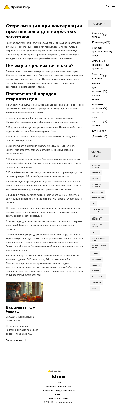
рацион (95, 288)
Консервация (99, 42)
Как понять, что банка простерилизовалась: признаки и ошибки (22, 309)
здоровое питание (96, 166)
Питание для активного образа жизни (99, 91)
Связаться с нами (58, 398)
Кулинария (99, 130)
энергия (95, 271)
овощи (95, 232)
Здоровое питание (99, 35)
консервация (97, 192)
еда (93, 204)
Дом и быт (99, 136)
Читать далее (14, 340)
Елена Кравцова (26, 317)
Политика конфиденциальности (58, 390)
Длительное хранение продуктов (99, 65)
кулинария (96, 282)
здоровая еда (98, 277)
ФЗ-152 (58, 394)
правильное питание (97, 226)
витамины (96, 259)
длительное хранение (97, 218)
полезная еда (98, 198)
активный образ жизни (99, 247)
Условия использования (58, 386)
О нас (58, 382)
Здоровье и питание (99, 76)
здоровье (96, 173)
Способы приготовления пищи (99, 51)
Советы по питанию (99, 121)
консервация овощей (97, 210)
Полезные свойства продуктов (99, 108)
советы (95, 253)
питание (95, 179)
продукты (96, 265)
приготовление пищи (98, 239)
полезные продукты (96, 185)
